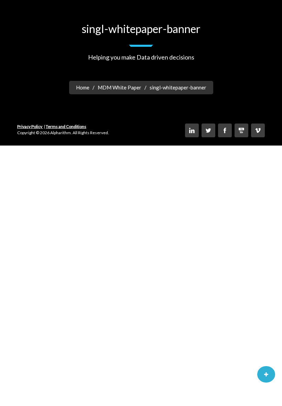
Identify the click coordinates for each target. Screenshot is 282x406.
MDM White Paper (119, 87)
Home (82, 87)
